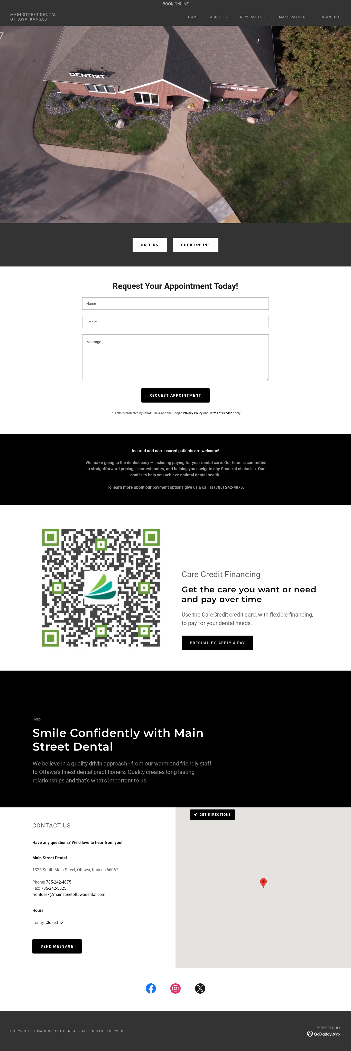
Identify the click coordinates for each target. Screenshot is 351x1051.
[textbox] (175, 303)
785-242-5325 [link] (53, 888)
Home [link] (193, 17)
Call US (150, 245)
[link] (33, 19)
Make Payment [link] (293, 17)
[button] (218, 17)
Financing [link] (330, 17)
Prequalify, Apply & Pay (217, 643)
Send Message (57, 946)
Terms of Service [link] (220, 413)
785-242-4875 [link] (58, 882)
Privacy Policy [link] (192, 413)
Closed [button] (51, 922)
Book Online (195, 245)
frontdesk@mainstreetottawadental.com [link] (68, 894)
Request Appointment (175, 395)
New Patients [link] (254, 17)
